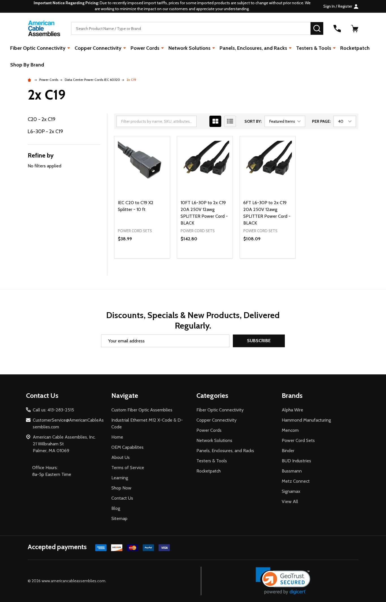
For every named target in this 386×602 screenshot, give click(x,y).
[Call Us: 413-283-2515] (337, 28)
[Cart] (354, 28)
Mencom (290, 430)
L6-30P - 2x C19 (45, 131)
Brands (292, 395)
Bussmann (292, 471)
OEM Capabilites (127, 447)
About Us (120, 457)
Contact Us (122, 498)
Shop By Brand (27, 65)
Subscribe (259, 340)
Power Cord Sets (298, 440)
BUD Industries (296, 460)
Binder (288, 450)
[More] (68, 48)
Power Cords (145, 48)
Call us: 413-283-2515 (53, 410)
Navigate (124, 395)
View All (290, 501)
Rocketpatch (355, 48)
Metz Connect (296, 481)
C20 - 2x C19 (41, 119)
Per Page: (321, 121)
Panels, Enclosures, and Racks (253, 48)
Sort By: (253, 121)
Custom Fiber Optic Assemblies (141, 410)
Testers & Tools (313, 48)
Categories (212, 395)
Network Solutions (189, 48)
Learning (119, 477)
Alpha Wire (292, 410)
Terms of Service (127, 467)
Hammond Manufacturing (306, 420)
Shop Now (121, 488)
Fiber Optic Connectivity (38, 48)
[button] (283, 581)
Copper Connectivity (98, 48)
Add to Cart (152, 258)
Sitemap (119, 518)
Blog (115, 508)
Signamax (291, 491)
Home (117, 437)
